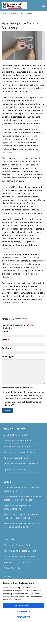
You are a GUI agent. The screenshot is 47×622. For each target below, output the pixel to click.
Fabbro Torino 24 (12, 568)
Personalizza (23, 611)
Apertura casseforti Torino (16, 458)
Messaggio (8, 356)
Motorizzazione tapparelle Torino (19, 452)
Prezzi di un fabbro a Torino (17, 562)
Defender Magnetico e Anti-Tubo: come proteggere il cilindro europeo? (22, 498)
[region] (23, 600)
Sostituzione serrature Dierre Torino (21, 463)
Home (5, 13)
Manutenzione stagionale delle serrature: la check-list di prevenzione (23, 516)
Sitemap (8, 576)
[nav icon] (43, 5)
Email (5, 339)
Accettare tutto (23, 605)
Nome (6, 331)
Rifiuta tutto (23, 617)
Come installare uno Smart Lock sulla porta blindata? (21, 489)
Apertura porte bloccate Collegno (20, 551)
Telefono (7, 348)
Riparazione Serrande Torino (17, 440)
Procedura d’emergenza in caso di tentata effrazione (20, 507)
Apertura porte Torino (14, 469)
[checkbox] (3, 392)
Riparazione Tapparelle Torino (18, 446)
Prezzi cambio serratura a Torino (19, 556)
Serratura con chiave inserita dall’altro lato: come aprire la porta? (22, 525)
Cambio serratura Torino (15, 435)
